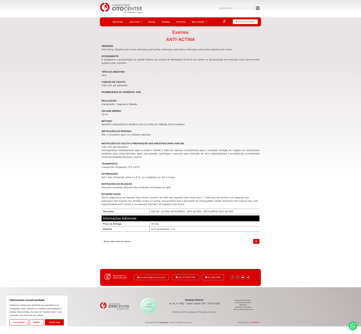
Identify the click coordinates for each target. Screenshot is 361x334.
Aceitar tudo (54, 322)
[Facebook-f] (232, 277)
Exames (152, 22)
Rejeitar (36, 322)
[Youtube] (243, 277)
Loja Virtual (134, 22)
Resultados (118, 22)
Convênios (181, 22)
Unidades (165, 22)
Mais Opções (198, 22)
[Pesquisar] (257, 8)
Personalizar (19, 322)
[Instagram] (238, 277)
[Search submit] (256, 241)
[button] (353, 326)
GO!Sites (255, 322)
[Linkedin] (248, 277)
